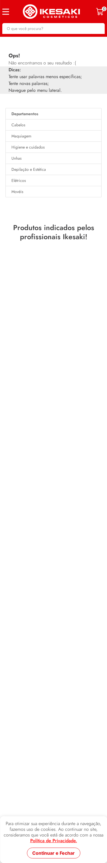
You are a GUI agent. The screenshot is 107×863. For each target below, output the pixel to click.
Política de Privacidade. (53, 841)
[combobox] (53, 28)
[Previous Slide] (6, 316)
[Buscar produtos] (97, 29)
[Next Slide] (100, 316)
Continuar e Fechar (53, 853)
